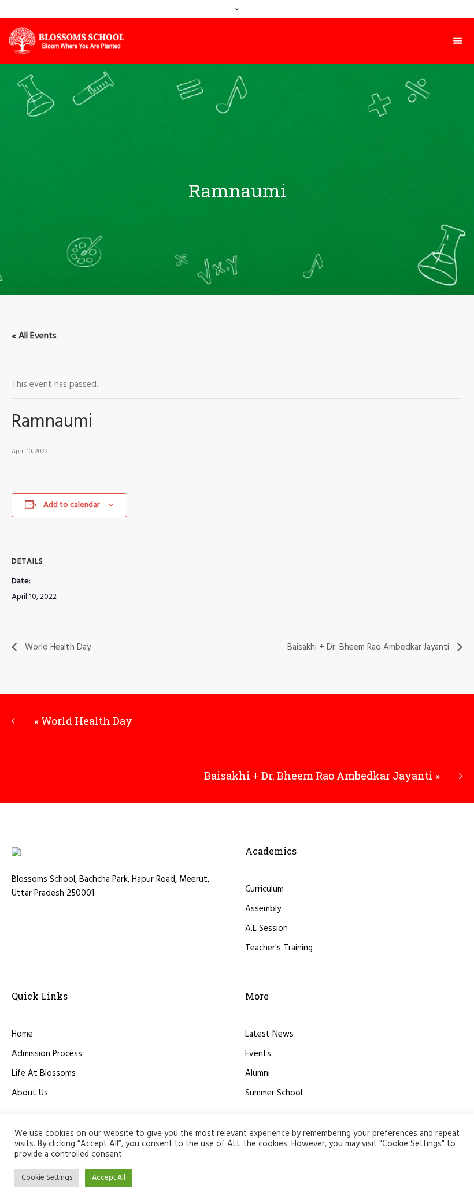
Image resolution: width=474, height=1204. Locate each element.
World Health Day (57, 647)
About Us (30, 1093)
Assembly (263, 909)
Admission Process (47, 1054)
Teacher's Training (279, 948)
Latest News (269, 1034)
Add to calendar (71, 505)
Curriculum (264, 889)
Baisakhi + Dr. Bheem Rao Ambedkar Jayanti (369, 647)
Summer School (273, 1093)
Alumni (257, 1073)
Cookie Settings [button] (46, 1178)
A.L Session (266, 928)
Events (258, 1054)
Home (22, 1034)
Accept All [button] (108, 1178)
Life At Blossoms (44, 1073)
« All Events (34, 336)
